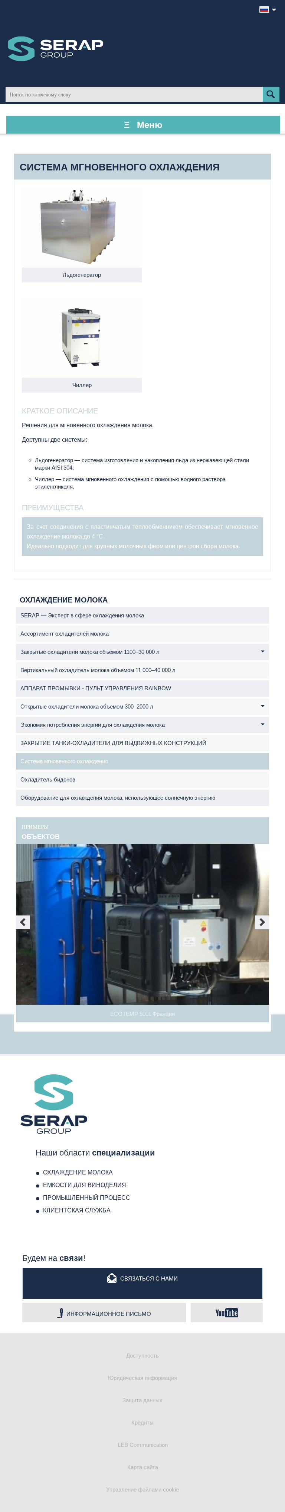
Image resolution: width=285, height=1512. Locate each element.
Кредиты (142, 1422)
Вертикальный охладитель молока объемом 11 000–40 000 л (98, 670)
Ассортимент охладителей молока (64, 633)
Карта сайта (142, 1467)
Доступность (142, 1355)
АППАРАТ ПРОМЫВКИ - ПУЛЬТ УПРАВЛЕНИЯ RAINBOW (95, 688)
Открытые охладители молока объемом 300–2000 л (86, 706)
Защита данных (142, 1400)
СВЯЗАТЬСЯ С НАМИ (149, 1278)
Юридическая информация (142, 1378)
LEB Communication (143, 1445)
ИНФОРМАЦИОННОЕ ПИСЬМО (108, 1314)
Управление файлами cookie (142, 1489)
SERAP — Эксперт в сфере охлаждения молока (82, 615)
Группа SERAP (55, 49)
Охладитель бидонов (47, 779)
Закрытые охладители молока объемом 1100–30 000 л (90, 652)
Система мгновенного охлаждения (64, 761)
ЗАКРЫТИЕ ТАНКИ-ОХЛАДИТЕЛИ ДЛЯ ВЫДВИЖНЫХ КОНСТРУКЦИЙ (113, 743)
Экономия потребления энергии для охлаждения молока (92, 725)
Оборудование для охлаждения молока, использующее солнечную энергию (117, 798)
